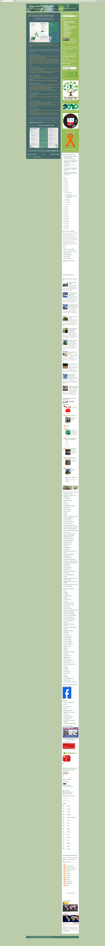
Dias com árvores (67, 509)
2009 (65, 221)
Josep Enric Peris (67, 29)
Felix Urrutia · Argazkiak (69, 521)
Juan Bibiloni (68, 875)
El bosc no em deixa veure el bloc (71, 516)
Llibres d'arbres (67, 256)
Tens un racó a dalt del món (69, 664)
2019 (65, 191)
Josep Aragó (66, 30)
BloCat (65, 708)
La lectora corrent (67, 635)
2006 (65, 226)
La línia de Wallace (68, 637)
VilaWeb (65, 704)
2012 (65, 216)
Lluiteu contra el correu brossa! (70, 855)
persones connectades (68, 786)
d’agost (67, 199)
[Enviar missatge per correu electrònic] (57, 150)
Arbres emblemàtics (68, 254)
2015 (65, 211)
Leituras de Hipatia (68, 641)
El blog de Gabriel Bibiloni (69, 613)
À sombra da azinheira (68, 678)
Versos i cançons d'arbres (69, 249)
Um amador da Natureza (69, 574)
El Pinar (65, 514)
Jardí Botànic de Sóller (68, 538)
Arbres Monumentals (68, 500)
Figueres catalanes (68, 523)
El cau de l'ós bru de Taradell (70, 615)
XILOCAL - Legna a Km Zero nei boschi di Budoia (74, 451)
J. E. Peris (67, 871)
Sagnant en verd (67, 569)
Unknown (67, 885)
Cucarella (66, 601)
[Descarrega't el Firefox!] (66, 777)
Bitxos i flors (66, 503)
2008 (65, 223)
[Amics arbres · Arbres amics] (67, 698)
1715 (65, 590)
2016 (65, 209)
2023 (65, 184)
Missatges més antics (55, 154)
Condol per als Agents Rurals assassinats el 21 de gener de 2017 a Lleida (74, 432)
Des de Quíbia (67, 606)
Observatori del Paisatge (69, 554)
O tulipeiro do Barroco (73, 470)
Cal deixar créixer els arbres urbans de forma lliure (73, 294)
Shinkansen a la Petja (68, 660)
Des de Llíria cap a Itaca (69, 604)
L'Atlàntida (66, 632)
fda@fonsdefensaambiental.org (35, 122)
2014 (65, 213)
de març (67, 200)
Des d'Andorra (67, 507)
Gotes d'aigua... (67, 532)
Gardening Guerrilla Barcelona (70, 528)
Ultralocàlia (66, 667)
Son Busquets (67, 572)
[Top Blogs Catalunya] (67, 793)
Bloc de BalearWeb (68, 710)
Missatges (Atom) (37, 156)
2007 (65, 225)
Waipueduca (66, 676)
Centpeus (66, 597)
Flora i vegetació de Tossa (69, 525)
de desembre (68, 192)
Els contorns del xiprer (68, 620)
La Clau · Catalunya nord (69, 702)
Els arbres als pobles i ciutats (70, 251)
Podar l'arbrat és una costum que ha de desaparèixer (73, 329)
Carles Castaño (66, 36)
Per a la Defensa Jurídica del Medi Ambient (41, 16)
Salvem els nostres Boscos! (70, 571)
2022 (65, 186)
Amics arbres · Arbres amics (41, 6)
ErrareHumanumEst (69, 866)
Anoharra (66, 592)
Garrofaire (66, 628)
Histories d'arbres (67, 252)
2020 (65, 189)
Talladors (67, 429)
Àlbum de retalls (67, 680)
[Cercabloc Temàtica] (66, 790)
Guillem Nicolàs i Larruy (68, 28)
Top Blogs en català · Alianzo (70, 723)
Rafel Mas (65, 24)
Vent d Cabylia (67, 671)
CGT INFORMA (74, 407)
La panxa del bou (67, 639)
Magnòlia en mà (67, 646)
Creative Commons (71, 42)
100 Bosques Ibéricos (68, 493)
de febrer (67, 202)
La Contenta (66, 634)
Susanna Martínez (67, 32)
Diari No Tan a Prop (68, 608)
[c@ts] (67, 761)
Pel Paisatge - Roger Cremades (70, 561)
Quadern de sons (67, 655)
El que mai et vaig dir (68, 617)
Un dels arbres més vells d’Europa (74, 418)
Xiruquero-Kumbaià (68, 586)
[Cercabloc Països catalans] (67, 792)
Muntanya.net (67, 549)
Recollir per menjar (68, 567)
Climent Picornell (67, 599)
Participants (72, 739)
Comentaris (66, 800)
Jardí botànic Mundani (68, 540)
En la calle (66, 622)
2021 (65, 187)
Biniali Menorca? (67, 164)
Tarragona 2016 (67, 662)
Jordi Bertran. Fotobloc (68, 630)
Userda (65, 576)
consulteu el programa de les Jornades (46, 125)
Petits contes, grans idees (69, 651)
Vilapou (65, 674)
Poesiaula (66, 653)
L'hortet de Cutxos (67, 543)
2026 (65, 179)
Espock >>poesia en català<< (70, 627)
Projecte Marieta (67, 565)
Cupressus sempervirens (69, 602)
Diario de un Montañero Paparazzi (71, 609)
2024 (65, 182)
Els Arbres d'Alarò (67, 258)
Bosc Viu (67, 425)
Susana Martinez (68, 881)
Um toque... (66, 669)
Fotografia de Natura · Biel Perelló (71, 526)
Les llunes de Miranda (68, 642)
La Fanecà (66, 545)
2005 (65, 228)
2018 (65, 206)
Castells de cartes (67, 595)
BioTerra (65, 502)
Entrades (66, 797)
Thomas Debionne (67, 33)
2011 (65, 218)
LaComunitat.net (67, 718)
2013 (65, 215)
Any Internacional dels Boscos (70, 100)
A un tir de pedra (67, 498)
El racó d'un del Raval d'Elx (69, 618)
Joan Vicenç (67, 873)
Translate (73, 69)
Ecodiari (65, 512)
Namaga (65, 648)
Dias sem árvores (67, 510)
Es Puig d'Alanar (67, 519)
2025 (65, 180)
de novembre (68, 194)
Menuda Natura (67, 547)
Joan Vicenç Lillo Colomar (69, 22)
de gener (67, 204)
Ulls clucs (66, 665)
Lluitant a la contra (68, 644)
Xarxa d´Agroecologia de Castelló (71, 584)
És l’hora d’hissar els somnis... (70, 681)
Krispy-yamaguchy (68, 542)
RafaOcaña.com (67, 657)
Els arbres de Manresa (68, 517)
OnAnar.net (66, 650)
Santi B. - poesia (67, 658)
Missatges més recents (32, 154)
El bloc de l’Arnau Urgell (69, 611)
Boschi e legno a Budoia (70, 448)
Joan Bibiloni (66, 25)
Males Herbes (68, 406)
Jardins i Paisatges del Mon (69, 533)
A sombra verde (68, 468)
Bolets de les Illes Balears (69, 505)
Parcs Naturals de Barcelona (70, 559)
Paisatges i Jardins (68, 557)
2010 (65, 220)
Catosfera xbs (67, 715)
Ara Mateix (66, 594)
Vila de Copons (67, 673)
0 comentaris (53, 150)
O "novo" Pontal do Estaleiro (74, 461)
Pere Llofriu (65, 34)
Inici (44, 154)
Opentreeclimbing (67, 555)
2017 (65, 208)
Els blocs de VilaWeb (68, 716)
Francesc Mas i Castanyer (69, 21)
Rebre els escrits (66, 63)
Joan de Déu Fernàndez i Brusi (70, 26)
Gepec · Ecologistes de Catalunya (71, 530)
